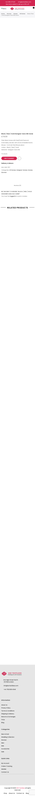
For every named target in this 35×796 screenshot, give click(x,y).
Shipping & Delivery (7, 714)
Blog (2, 723)
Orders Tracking (6, 766)
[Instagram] (7, 693)
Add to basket (9, 158)
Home (3, 13)
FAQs (3, 720)
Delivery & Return (7, 163)
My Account (5, 763)
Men (2, 743)
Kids (2, 746)
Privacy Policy (5, 708)
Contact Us (5, 772)
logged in (13, 196)
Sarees (16, 13)
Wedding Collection (7, 737)
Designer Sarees (21, 170)
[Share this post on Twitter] (19, 178)
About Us (4, 705)
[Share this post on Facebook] (15, 178)
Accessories (5, 749)
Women (9, 13)
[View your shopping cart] (32, 8)
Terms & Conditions (7, 711)
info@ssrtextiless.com (11, 686)
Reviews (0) (17, 185)
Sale (2, 752)
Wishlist (3, 769)
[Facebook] (3, 693)
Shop (5, 793)
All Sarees (22, 13)
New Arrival (5, 734)
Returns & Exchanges (8, 717)
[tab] (17, 185)
